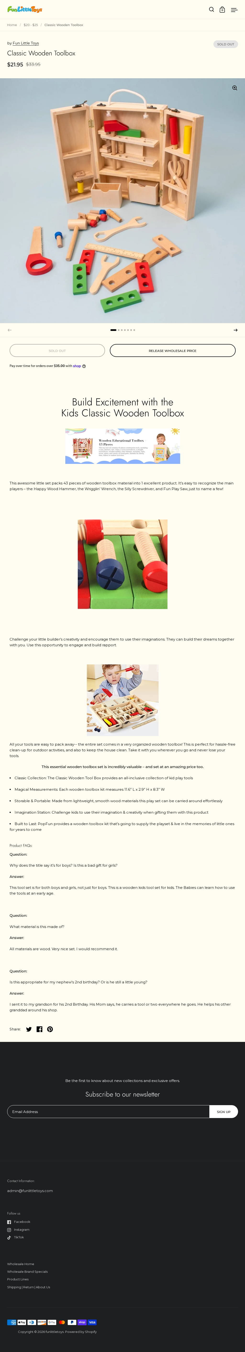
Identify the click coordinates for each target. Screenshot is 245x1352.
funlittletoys (55, 1332)
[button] (235, 330)
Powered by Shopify (81, 1332)
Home (12, 25)
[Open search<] (211, 9)
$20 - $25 (31, 25)
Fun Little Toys (26, 43)
